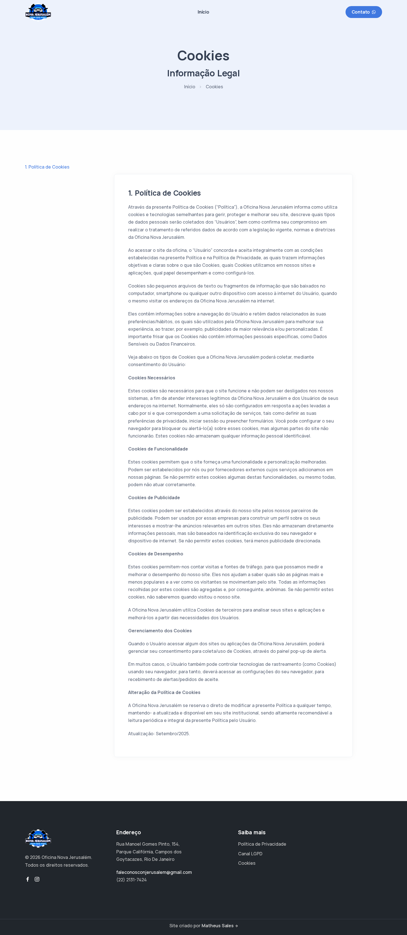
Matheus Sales (217, 926)
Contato (361, 12)
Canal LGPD (250, 854)
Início (203, 12)
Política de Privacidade (262, 844)
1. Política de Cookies (47, 167)
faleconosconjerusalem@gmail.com (154, 872)
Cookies (247, 863)
